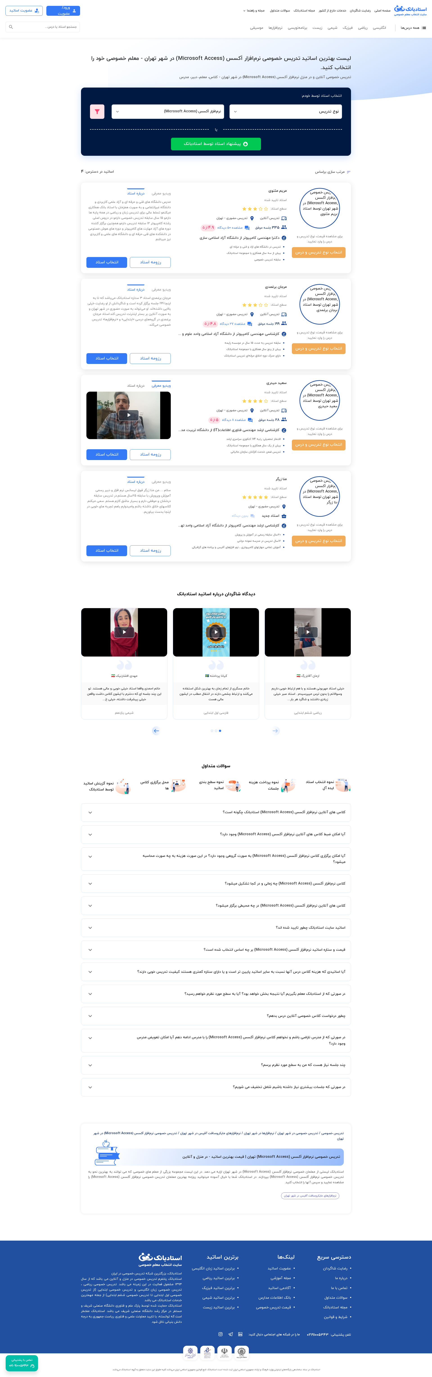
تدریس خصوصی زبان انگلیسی (159, 1290)
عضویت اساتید (279, 1268)
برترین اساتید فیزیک (218, 1288)
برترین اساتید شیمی (218, 1297)
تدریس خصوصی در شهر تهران (297, 1133)
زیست (317, 27)
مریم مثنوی (277, 190)
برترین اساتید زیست (219, 1307)
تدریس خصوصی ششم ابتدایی (128, 1295)
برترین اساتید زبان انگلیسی (213, 1268)
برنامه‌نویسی (297, 27)
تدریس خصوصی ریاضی (99, 1284)
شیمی (332, 27)
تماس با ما (339, 1288)
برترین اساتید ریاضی (219, 1278)
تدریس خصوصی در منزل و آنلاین (132, 1279)
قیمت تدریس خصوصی (273, 1307)
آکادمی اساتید (279, 1288)
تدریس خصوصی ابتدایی (114, 1290)
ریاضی (362, 27)
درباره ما (341, 1278)
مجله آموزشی (281, 1278)
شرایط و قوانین (335, 1317)
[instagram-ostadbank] (220, 1336)
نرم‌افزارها (275, 27)
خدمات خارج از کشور (332, 11)
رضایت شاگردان (360, 11)
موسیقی (256, 27)
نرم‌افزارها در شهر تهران (259, 1133)
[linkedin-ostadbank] (240, 1336)
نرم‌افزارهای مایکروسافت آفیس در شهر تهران (210, 1133)
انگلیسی (379, 27)
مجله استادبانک (304, 11)
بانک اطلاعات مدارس (275, 1297)
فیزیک (348, 27)
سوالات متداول (280, 11)
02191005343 (317, 1334)
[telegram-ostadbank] (230, 1336)
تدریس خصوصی (332, 1133)
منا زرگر (281, 479)
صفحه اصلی (382, 11)
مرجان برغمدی (276, 286)
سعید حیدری (276, 383)
